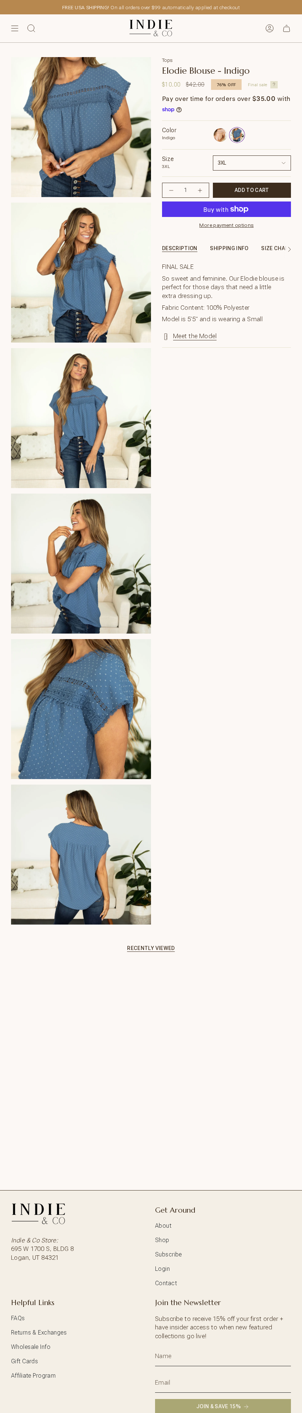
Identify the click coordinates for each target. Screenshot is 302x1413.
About (163, 1225)
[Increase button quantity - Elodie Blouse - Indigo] (199, 190)
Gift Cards (24, 1361)
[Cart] (286, 28)
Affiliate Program (33, 1375)
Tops (167, 60)
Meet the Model (195, 336)
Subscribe (168, 1254)
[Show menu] (14, 28)
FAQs (18, 1318)
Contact (166, 1283)
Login (162, 1268)
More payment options (226, 225)
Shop (162, 1240)
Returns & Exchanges (39, 1332)
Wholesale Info (30, 1346)
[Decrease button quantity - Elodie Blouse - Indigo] (171, 190)
